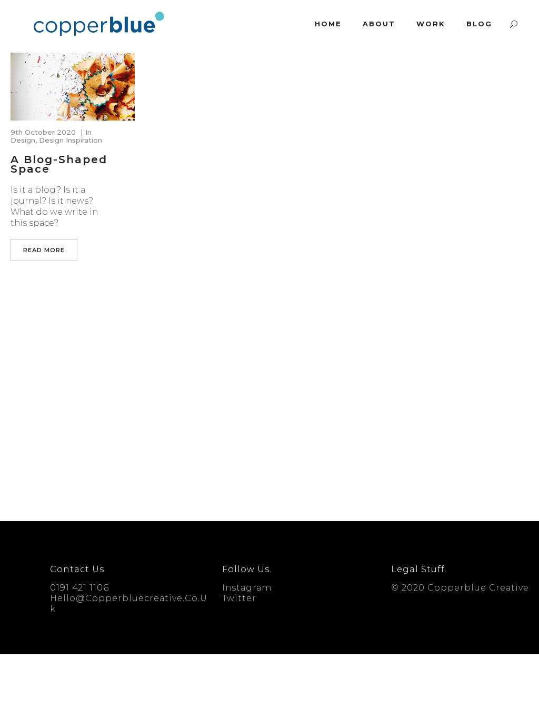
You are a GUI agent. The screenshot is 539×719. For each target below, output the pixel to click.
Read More (44, 250)
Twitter (239, 598)
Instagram (247, 588)
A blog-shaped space (59, 164)
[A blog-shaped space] (73, 87)
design (23, 140)
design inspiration (70, 140)
